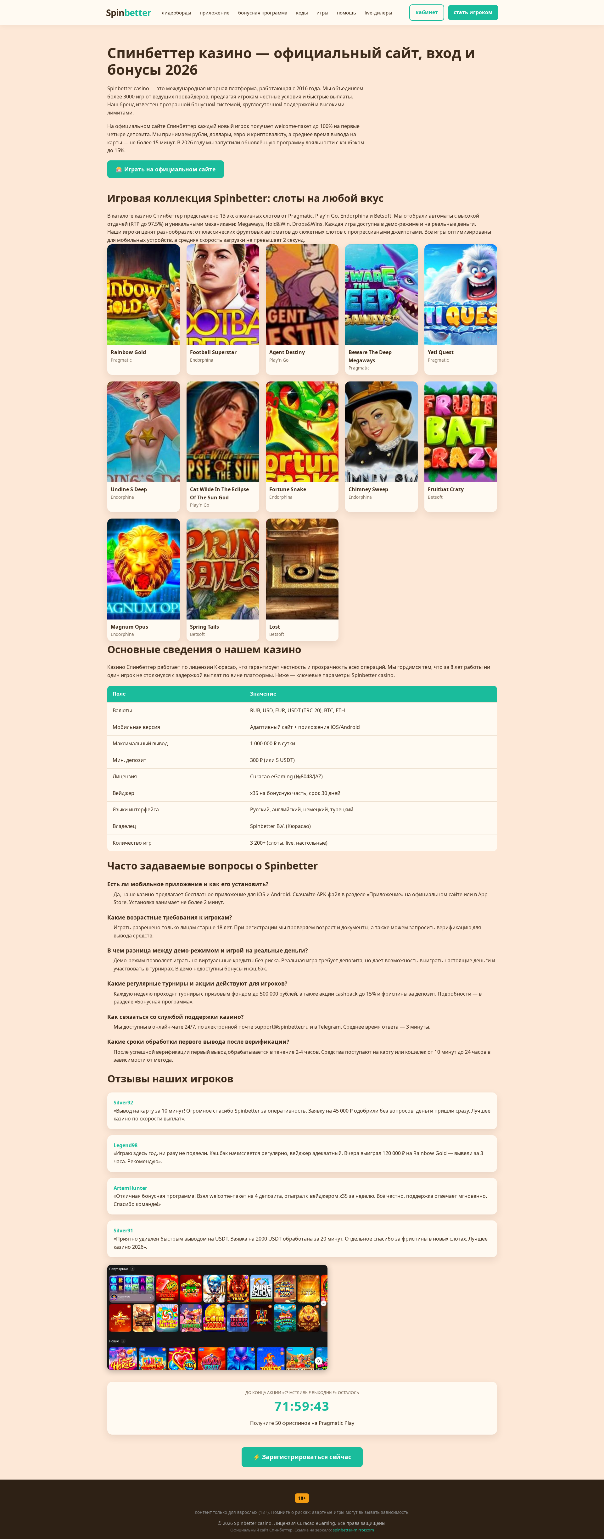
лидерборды (176, 12)
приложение (215, 12)
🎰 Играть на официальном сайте (165, 169)
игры (322, 12)
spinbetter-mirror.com (353, 1530)
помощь (346, 12)
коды (302, 12)
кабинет (427, 12)
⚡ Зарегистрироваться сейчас (302, 1457)
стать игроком (473, 12)
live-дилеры (378, 12)
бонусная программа (263, 12)
